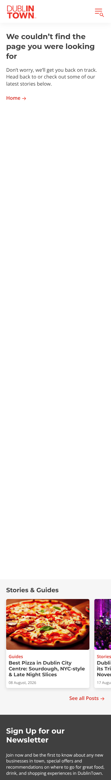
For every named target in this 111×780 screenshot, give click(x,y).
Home (13, 98)
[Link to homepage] (21, 12)
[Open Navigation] (99, 12)
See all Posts (84, 698)
